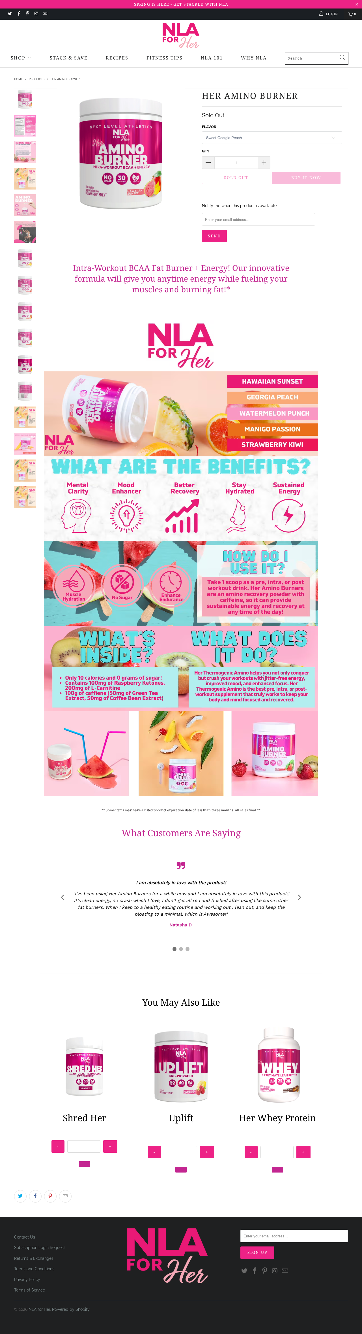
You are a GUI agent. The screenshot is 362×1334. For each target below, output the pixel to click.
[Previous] (53, 152)
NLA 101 (212, 58)
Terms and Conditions (34, 1269)
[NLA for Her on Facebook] (18, 14)
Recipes (117, 58)
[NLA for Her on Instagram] (36, 14)
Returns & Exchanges (33, 1258)
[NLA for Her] (181, 36)
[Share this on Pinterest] (50, 1196)
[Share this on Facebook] (35, 1196)
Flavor (209, 127)
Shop (18, 58)
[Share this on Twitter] (20, 1196)
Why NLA (254, 58)
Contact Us (24, 1237)
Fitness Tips (164, 58)
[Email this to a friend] (65, 1196)
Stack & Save (69, 58)
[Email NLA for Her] (44, 14)
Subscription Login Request (39, 1247)
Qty (206, 151)
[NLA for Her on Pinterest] (27, 14)
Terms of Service (29, 1290)
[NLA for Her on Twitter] (9, 14)
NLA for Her (39, 1309)
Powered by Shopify (71, 1309)
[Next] (188, 152)
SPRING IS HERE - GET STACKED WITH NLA (181, 4)
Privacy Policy (27, 1279)
